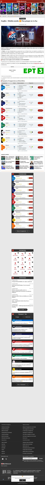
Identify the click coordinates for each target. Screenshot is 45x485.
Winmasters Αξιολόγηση (6, 438)
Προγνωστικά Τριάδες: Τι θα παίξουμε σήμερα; (38, 158)
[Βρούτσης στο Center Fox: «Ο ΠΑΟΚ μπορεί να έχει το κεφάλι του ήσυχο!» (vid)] (32, 163)
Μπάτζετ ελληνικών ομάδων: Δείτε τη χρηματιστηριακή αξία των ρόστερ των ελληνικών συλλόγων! (21, 291)
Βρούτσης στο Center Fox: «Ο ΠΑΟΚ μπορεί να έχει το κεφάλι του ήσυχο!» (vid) (38, 162)
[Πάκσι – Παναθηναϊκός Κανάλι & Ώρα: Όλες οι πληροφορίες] (3, 158)
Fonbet (7, 115)
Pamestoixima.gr (9, 108)
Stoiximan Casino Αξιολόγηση (28, 442)
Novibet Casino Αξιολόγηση (27, 444)
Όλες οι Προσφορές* (21, 384)
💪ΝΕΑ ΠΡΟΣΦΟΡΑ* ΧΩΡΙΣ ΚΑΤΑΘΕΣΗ (19, 358)
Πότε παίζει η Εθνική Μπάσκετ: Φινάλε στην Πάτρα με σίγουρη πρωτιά (24, 167)
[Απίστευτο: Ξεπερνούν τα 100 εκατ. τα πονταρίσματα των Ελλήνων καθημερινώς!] (32, 167)
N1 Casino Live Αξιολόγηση (27, 453)
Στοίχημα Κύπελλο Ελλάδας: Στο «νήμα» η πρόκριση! (22, 281)
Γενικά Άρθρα (22, 18)
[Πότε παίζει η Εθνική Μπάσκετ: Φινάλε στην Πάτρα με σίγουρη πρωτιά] (17, 167)
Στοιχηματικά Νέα (15, 280)
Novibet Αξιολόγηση (5, 428)
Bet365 (7, 123)
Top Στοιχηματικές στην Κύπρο (28, 428)
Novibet (7, 93)
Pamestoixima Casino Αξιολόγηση (29, 447)
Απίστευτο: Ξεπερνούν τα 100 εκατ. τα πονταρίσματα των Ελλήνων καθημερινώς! (38, 167)
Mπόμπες (3, 451)
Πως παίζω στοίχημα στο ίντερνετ (29, 434)
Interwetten (8, 137)
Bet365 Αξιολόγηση (5, 436)
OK (22, 480)
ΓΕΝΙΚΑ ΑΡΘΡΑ (4, 16)
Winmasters (8, 130)
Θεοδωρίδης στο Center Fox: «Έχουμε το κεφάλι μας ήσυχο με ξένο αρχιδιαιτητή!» (10, 167)
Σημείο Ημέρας (4, 442)
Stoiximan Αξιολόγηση (5, 427)
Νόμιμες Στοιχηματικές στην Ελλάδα (29, 427)
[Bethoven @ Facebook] (3, 459)
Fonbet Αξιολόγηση (5, 434)
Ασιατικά (3, 453)
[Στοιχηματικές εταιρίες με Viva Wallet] (17, 163)
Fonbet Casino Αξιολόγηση (27, 449)
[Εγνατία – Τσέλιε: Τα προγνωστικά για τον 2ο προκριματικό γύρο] (17, 158)
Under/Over (4, 446)
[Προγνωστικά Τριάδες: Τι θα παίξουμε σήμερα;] (32, 158)
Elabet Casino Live (26, 446)
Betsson (7, 145)
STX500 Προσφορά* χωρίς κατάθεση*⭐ (20, 323)
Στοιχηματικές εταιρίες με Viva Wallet (24, 162)
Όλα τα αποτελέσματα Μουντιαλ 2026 (10, 162)
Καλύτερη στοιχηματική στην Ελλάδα (29, 436)
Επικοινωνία (25, 438)
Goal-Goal (3, 444)
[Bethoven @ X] (6, 459)
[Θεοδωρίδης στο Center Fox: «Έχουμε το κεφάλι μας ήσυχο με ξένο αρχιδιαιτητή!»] (3, 167)
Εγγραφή (40, 87)
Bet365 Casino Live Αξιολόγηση (28, 451)
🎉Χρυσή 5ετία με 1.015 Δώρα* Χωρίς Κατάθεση (21, 352)
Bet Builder (3, 447)
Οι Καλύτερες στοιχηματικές (28, 430)
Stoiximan (7, 85)
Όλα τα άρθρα (21, 309)
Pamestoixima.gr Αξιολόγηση (7, 432)
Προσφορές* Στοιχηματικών (28, 432)
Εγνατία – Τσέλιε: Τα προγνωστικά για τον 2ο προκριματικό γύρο (24, 158)
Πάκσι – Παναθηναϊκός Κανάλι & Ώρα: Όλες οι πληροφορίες (9, 158)
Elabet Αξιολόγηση (5, 430)
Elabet (7, 100)
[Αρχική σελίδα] (0, 16)
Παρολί (3, 449)
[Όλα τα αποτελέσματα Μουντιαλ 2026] (3, 163)
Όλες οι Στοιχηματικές (21, 231)
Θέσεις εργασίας (4, 465)
